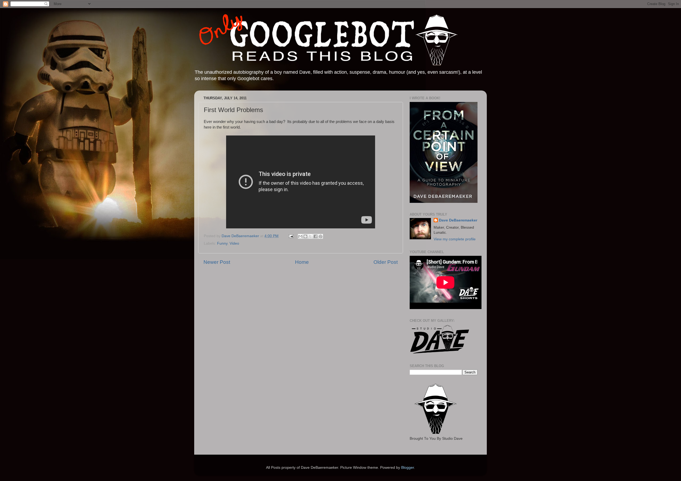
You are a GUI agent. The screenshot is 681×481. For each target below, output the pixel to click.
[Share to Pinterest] (320, 236)
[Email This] (300, 236)
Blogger (407, 468)
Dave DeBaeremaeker (458, 220)
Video (234, 243)
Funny (222, 243)
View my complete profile (455, 239)
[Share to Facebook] (315, 236)
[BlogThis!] (305, 236)
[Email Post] (290, 236)
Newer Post (217, 262)
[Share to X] (310, 236)
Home (302, 262)
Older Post (385, 262)
